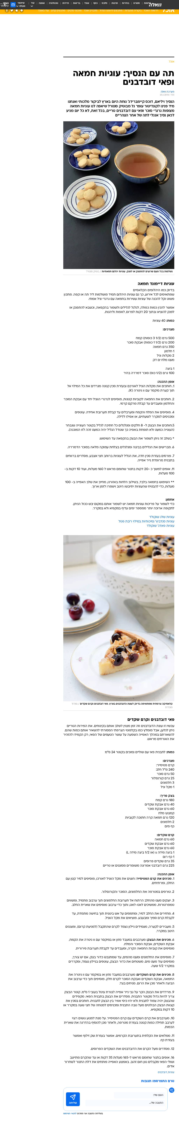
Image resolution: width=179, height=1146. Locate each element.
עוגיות (171, 1072)
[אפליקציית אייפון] (17, 10)
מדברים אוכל (90, 11)
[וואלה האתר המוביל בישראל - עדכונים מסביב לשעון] (155, 4)
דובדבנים (162, 1072)
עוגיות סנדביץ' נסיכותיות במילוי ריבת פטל (146, 521)
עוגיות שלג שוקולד (161, 517)
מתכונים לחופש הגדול (111, 11)
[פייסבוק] (7, 10)
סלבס (104, 3)
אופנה (42, 3)
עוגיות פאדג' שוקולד (160, 526)
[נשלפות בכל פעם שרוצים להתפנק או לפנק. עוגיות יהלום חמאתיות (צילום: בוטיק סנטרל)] (118, 198)
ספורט (136, 3)
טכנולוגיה (53, 3)
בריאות (76, 3)
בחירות (125, 3)
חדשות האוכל (151, 11)
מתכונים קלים (58, 11)
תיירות (65, 3)
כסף (95, 3)
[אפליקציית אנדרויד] (21, 10)
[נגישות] (5, 4)
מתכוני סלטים (74, 11)
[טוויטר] (12, 10)
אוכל (86, 3)
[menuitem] (134, 5)
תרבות (115, 3)
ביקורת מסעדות (133, 11)
